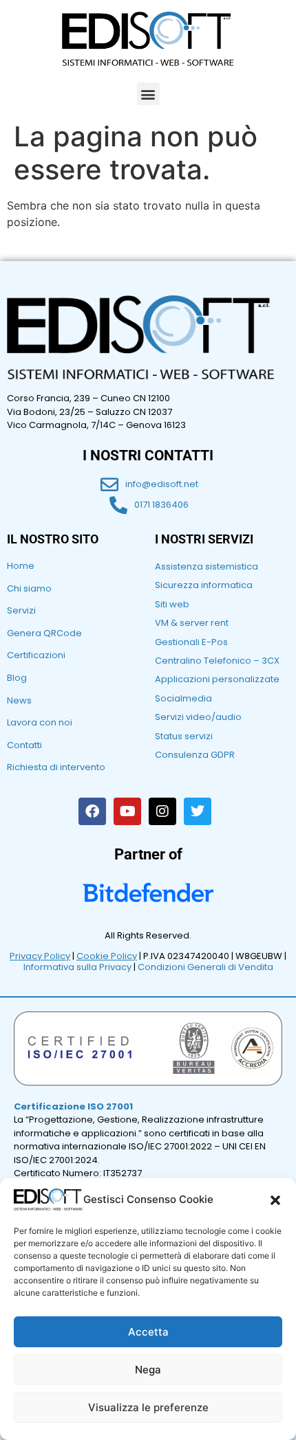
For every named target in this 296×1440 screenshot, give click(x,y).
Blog (17, 677)
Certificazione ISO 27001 (73, 1106)
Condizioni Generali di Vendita (205, 967)
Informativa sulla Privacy (77, 967)
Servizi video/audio (198, 716)
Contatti (24, 745)
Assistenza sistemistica (206, 566)
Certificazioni (36, 655)
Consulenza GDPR (195, 754)
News (19, 700)
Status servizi (184, 736)
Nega (148, 1369)
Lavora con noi (39, 722)
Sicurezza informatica (204, 585)
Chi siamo (29, 588)
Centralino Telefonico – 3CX (217, 660)
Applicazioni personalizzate (217, 679)
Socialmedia (183, 698)
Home (20, 565)
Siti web (172, 604)
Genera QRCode (44, 633)
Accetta (148, 1331)
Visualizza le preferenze (148, 1407)
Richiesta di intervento (56, 767)
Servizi (21, 610)
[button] (275, 1200)
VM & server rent (192, 622)
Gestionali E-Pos (191, 642)
